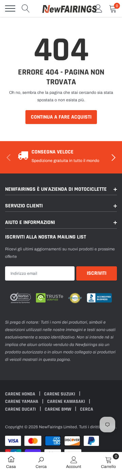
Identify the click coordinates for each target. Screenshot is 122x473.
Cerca (86, 409)
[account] (98, 8)
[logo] (69, 8)
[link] (41, 462)
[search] (26, 8)
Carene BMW (58, 409)
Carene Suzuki (60, 394)
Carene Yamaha (22, 401)
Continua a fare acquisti (61, 117)
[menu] (10, 8)
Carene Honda (20, 394)
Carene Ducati (21, 409)
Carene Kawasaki (66, 401)
